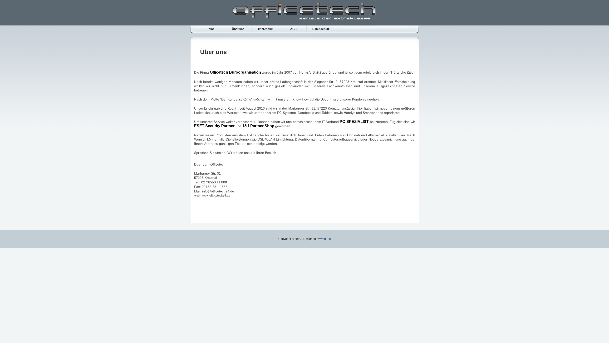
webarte (325, 239)
